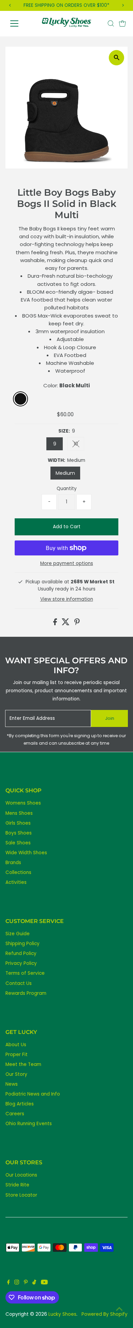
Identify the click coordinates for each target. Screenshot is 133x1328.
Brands (13, 862)
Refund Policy (20, 953)
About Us (15, 1044)
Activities (16, 882)
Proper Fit (16, 1054)
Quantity (67, 488)
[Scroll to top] (119, 1309)
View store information (66, 599)
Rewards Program (25, 993)
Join (109, 718)
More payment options (66, 563)
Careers (14, 1114)
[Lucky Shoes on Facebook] (8, 1283)
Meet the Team (23, 1064)
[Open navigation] (20, 23)
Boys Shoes (18, 833)
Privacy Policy (21, 963)
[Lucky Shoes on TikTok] (34, 1283)
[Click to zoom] (116, 57)
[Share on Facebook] (55, 623)
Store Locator (21, 1195)
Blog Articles (19, 1104)
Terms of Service (25, 973)
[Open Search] (111, 23)
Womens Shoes (23, 803)
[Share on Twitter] (66, 623)
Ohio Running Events (28, 1123)
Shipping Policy (22, 943)
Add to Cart (66, 526)
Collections (18, 872)
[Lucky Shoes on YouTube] (44, 1283)
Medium (65, 473)
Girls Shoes (18, 823)
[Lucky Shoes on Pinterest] (25, 1283)
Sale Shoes (18, 843)
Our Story (16, 1074)
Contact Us (18, 983)
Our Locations (21, 1175)
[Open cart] (122, 23)
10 (79, 445)
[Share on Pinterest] (77, 623)
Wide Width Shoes (26, 852)
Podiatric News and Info (32, 1094)
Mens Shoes (19, 813)
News (11, 1084)
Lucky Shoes (62, 1314)
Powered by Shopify (105, 1314)
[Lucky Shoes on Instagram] (17, 1283)
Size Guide (17, 933)
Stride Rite (17, 1185)
